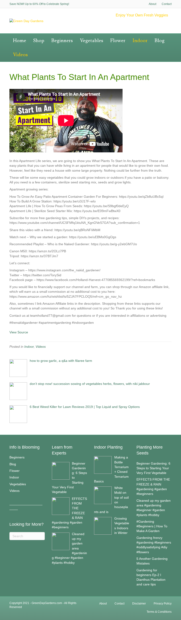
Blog (160, 40)
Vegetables (91, 40)
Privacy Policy (163, 603)
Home (19, 40)
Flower (117, 40)
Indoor (140, 40)
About (152, 4)
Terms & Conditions (159, 611)
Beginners (62, 40)
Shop (38, 40)
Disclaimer (139, 603)
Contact (167, 4)
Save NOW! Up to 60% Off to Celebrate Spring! (39, 4)
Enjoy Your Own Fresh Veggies (142, 15)
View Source (18, 332)
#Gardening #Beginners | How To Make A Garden (151, 526)
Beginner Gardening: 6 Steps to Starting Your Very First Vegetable (153, 468)
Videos (20, 54)
